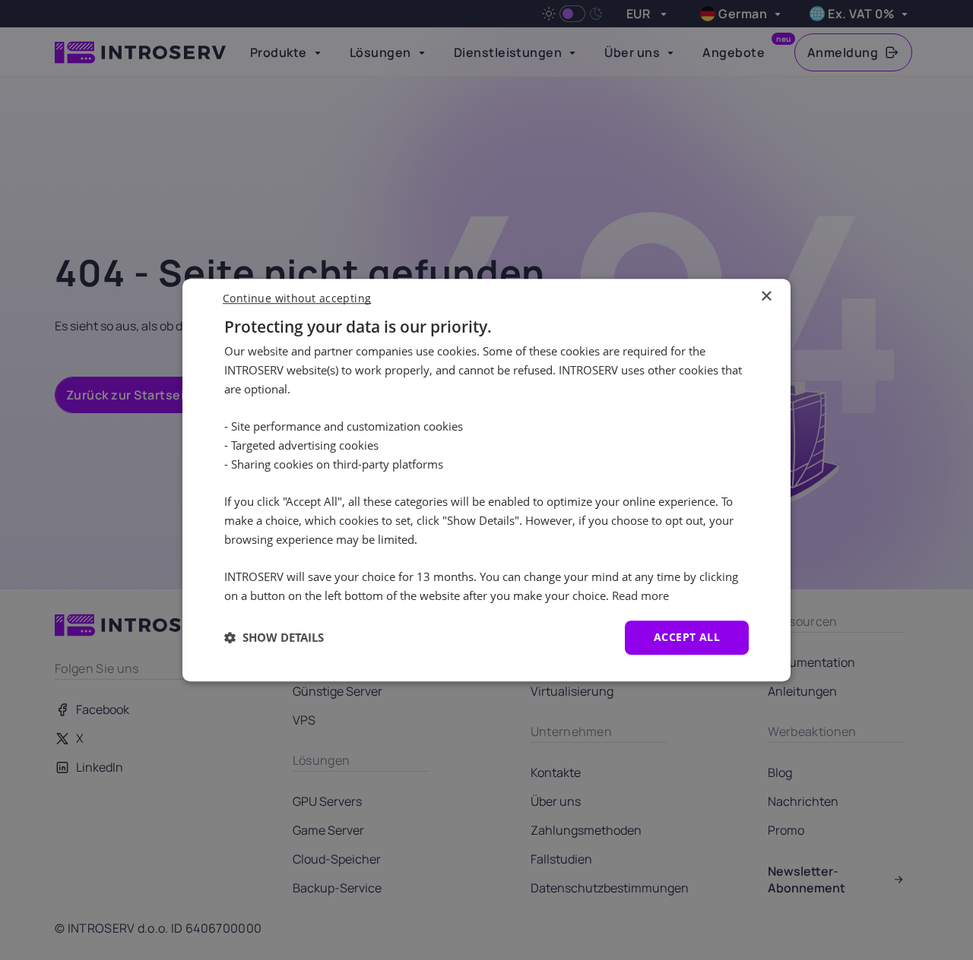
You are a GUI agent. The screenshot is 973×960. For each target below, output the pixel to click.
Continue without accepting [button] (297, 298)
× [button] (766, 296)
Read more (640, 595)
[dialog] (486, 480)
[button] (274, 637)
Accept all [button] (687, 637)
